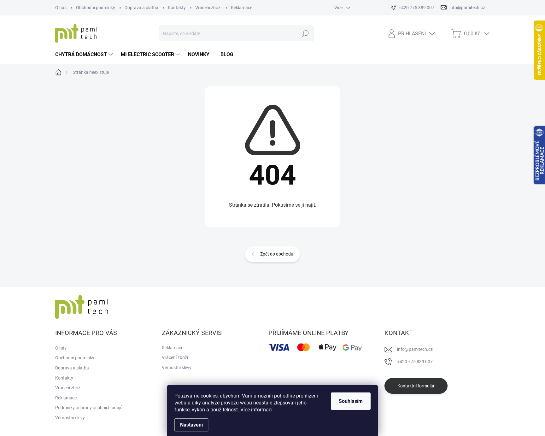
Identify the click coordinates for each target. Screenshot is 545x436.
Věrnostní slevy (70, 417)
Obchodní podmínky (95, 7)
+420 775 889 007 (415, 361)
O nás (61, 7)
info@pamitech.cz (415, 349)
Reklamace (241, 7)
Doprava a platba (141, 7)
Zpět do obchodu (276, 253)
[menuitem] (84, 54)
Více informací (256, 410)
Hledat (305, 33)
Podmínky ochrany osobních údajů (89, 407)
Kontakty (177, 7)
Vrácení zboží (208, 7)
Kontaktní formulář (416, 385)
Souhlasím (351, 401)
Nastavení (191, 425)
